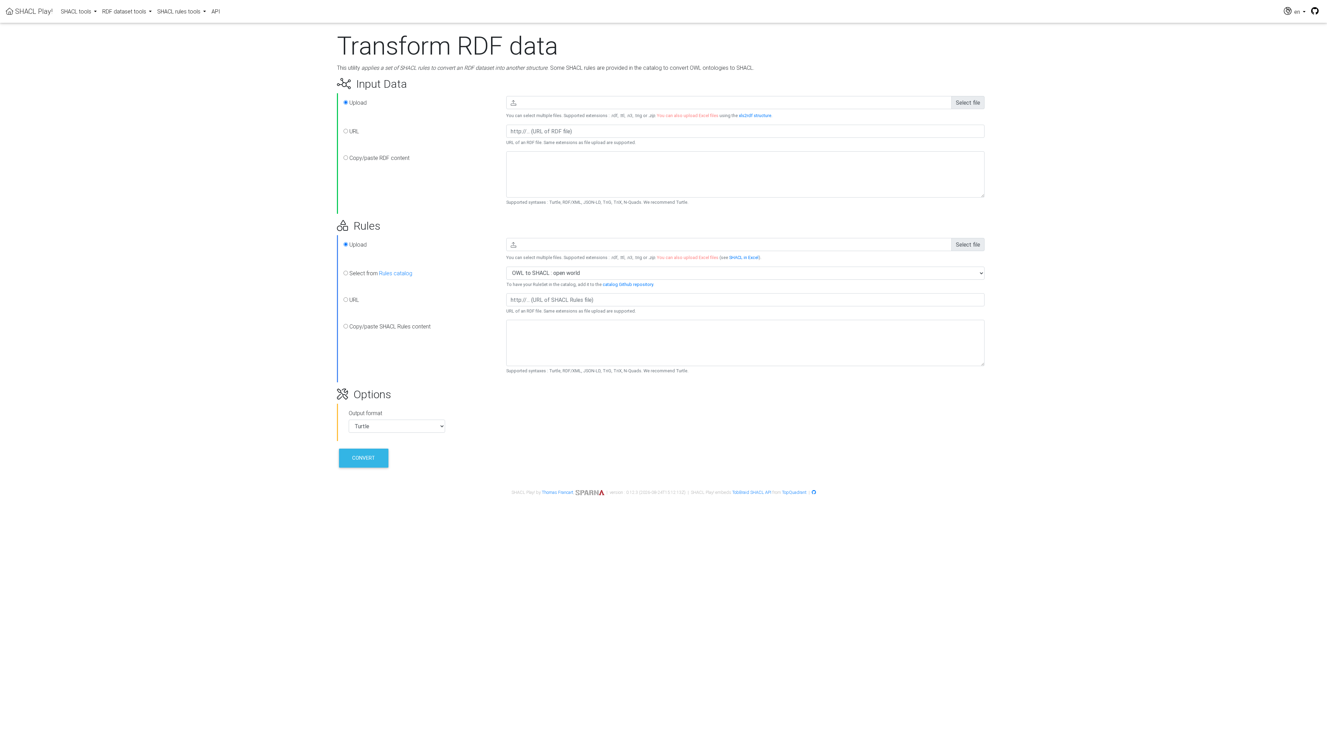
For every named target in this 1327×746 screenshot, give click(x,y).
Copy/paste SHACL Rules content (389, 326)
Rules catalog (395, 273)
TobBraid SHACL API (751, 492)
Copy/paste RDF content (379, 157)
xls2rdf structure (755, 115)
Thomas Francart (557, 492)
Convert (363, 458)
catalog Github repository (628, 284)
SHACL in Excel (744, 257)
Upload (357, 102)
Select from (380, 273)
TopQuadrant (794, 492)
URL (353, 131)
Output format (365, 413)
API (215, 11)
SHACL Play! (33, 11)
